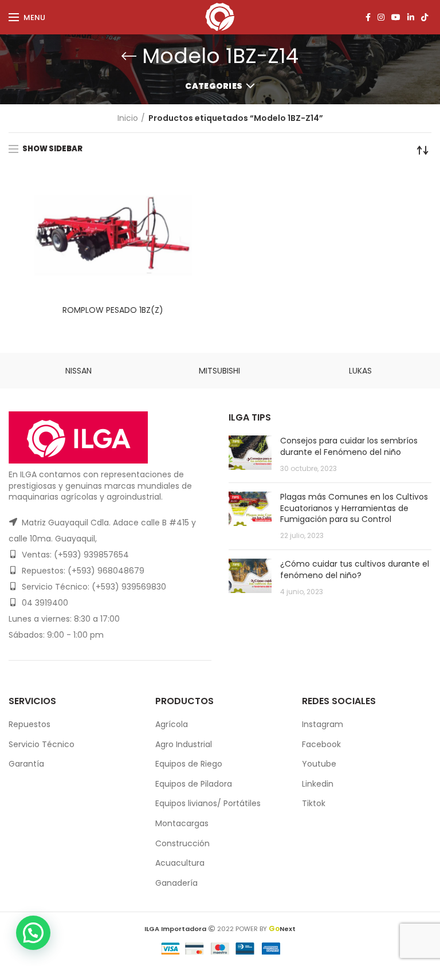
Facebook (321, 744)
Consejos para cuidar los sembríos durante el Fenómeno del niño (349, 446)
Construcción (182, 843)
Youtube (319, 763)
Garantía (26, 763)
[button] (33, 933)
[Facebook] (368, 17)
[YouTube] (396, 17)
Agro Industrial (183, 744)
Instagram (322, 724)
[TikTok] (424, 17)
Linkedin (317, 784)
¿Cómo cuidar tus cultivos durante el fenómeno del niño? (354, 569)
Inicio (127, 118)
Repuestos (29, 724)
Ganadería (176, 883)
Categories (213, 86)
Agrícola (171, 724)
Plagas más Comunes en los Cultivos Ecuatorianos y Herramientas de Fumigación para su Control (354, 508)
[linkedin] (411, 17)
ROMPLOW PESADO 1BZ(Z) (112, 310)
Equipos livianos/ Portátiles (208, 803)
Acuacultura (180, 863)
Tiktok (313, 803)
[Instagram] (381, 17)
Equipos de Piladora (193, 784)
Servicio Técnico (41, 744)
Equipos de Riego (188, 763)
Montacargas (182, 823)
